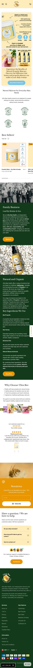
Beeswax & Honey (23, 617)
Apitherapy (21, 608)
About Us (4, 638)
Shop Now (9, 374)
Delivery (4, 617)
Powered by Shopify (22, 663)
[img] (16, 426)
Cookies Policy (6, 629)
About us (8, 239)
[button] (31, 331)
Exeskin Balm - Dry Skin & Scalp (11, 169)
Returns (4, 623)
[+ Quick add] (24, 164)
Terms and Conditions (8, 644)
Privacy (4, 614)
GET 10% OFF (6, 665)
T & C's (4, 611)
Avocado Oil (21, 620)
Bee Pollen (21, 614)
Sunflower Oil (22, 623)
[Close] (13, 665)
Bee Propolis (21, 611)
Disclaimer (5, 626)
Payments (4, 620)
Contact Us (16, 561)
